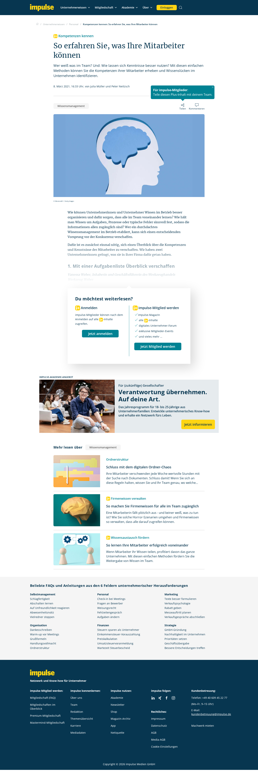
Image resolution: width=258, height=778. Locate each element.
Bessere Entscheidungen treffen (185, 648)
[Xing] (160, 698)
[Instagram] (173, 698)
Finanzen (103, 625)
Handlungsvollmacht (43, 643)
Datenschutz (159, 725)
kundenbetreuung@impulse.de (211, 714)
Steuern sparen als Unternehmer (118, 630)
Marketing (171, 594)
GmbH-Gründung (175, 630)
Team (73, 704)
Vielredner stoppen (42, 617)
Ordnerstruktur (39, 648)
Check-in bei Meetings (111, 599)
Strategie (170, 625)
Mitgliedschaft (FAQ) (43, 698)
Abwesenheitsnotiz (42, 612)
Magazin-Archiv (120, 718)
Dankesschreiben (41, 630)
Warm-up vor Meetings (44, 634)
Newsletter (117, 704)
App (113, 725)
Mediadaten (78, 732)
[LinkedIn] (153, 698)
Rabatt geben (173, 608)
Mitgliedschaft (104, 7)
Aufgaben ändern (108, 617)
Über (146, 7)
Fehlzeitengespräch (109, 612)
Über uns (76, 698)
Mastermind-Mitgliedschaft (47, 722)
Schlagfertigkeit (40, 599)
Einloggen (166, 7)
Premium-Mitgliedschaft (45, 715)
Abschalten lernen (41, 603)
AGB (153, 732)
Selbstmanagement (42, 594)
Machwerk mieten (202, 725)
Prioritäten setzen (176, 639)
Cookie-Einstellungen (164, 746)
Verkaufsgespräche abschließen (185, 617)
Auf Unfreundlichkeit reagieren (50, 608)
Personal (103, 594)
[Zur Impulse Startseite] (37, 24)
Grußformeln (38, 639)
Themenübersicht (81, 718)
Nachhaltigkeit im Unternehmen (185, 634)
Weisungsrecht (106, 608)
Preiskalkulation (107, 639)
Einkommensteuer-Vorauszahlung (118, 634)
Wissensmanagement (71, 106)
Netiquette (117, 732)
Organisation (38, 625)
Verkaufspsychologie (177, 603)
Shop (114, 711)
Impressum (158, 718)
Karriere (75, 725)
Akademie (128, 7)
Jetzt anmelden (100, 333)
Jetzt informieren (198, 424)
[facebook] (166, 698)
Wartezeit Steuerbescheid (113, 648)
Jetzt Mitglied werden (158, 346)
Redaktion (76, 711)
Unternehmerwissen (73, 7)
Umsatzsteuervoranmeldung (115, 643)
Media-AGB (158, 739)
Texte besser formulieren (180, 599)
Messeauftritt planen (178, 612)
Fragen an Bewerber (110, 603)
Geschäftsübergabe (177, 643)
